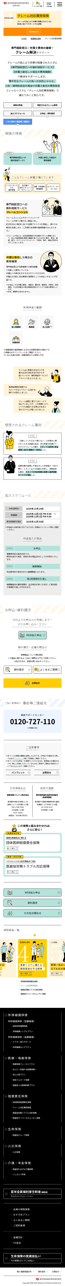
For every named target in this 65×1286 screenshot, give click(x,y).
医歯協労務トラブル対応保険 (31, 990)
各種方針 (18, 1237)
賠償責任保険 (36, 38)
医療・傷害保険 (19, 1058)
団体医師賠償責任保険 (29, 981)
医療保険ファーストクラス (23, 1064)
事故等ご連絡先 (17, 121)
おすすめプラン (21, 1214)
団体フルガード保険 (21, 1080)
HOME (24, 38)
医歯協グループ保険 (21, 1135)
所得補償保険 (18, 1015)
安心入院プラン (19, 1074)
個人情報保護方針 (24, 1271)
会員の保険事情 (21, 1209)
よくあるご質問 (21, 1220)
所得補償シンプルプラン (23, 1031)
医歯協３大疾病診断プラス (24, 1085)
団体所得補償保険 (20, 1026)
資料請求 (41, 1271)
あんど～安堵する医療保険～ (24, 1069)
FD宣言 (17, 1242)
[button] (22, 935)
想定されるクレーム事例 (47, 105)
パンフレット (19, 758)
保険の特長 (17, 105)
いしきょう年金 (19, 1174)
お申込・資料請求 (47, 113)
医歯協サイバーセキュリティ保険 (33, 994)
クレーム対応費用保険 (29, 985)
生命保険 (14, 1129)
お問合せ (15, 766)
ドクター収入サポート (22, 1041)
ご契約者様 (19, 1225)
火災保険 (14, 1146)
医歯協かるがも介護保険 (23, 1169)
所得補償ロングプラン (22, 1047)
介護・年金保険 (19, 1163)
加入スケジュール (17, 113)
